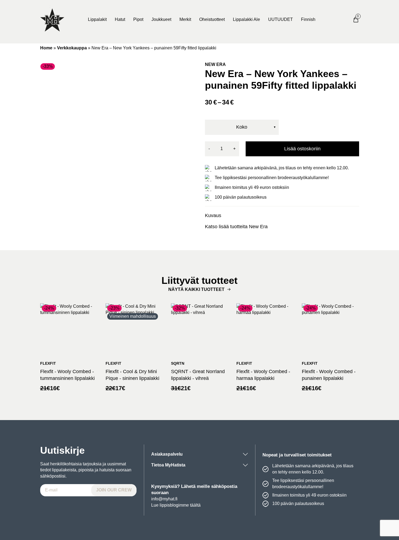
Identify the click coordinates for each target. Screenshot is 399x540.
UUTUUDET (280, 19)
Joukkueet (161, 19)
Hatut (120, 19)
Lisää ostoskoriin (302, 148)
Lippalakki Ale (246, 19)
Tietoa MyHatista (168, 465)
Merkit (185, 19)
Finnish (308, 19)
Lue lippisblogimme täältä (176, 505)
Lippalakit (97, 19)
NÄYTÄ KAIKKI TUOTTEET (196, 289)
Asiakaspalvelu (167, 454)
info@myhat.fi (164, 499)
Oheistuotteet (212, 19)
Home (46, 48)
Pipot (138, 19)
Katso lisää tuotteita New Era (236, 226)
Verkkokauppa (72, 48)
